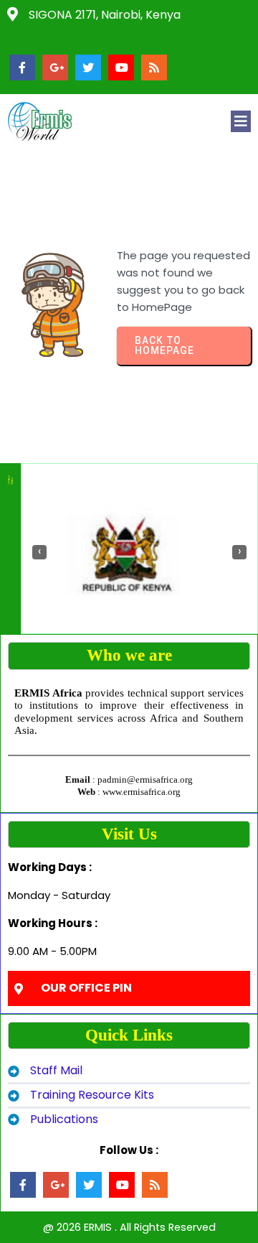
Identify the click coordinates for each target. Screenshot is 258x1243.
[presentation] (39, 552)
